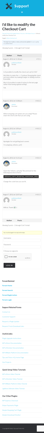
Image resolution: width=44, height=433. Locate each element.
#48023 (38, 128)
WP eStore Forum (30, 33)
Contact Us (6, 312)
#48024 (38, 158)
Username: (7, 238)
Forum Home (7, 285)
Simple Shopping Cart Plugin (11, 410)
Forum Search (7, 290)
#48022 (38, 101)
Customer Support (8, 317)
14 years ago (34, 42)
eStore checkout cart (11, 38)
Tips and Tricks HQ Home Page (13, 357)
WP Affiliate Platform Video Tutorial (14, 384)
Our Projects (6, 362)
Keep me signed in (11, 251)
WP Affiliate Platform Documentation (15, 353)
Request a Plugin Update (10, 321)
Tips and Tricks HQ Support (22, 6)
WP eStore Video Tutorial (11, 374)
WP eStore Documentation (11, 343)
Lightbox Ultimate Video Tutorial (13, 388)
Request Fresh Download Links (13, 326)
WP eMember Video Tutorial (12, 379)
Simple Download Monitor (11, 415)
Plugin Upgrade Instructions (11, 338)
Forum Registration (9, 295)
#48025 (38, 194)
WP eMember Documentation (13, 348)
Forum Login (7, 300)
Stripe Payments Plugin (10, 405)
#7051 (38, 59)
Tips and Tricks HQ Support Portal (11, 33)
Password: (7, 244)
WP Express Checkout (10, 401)
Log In (9, 265)
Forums (22, 33)
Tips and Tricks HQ (18, 428)
